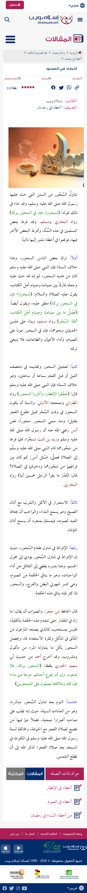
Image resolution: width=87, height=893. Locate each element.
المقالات (59, 39)
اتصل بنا (30, 833)
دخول (13, 4)
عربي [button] (74, 5)
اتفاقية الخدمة (49, 833)
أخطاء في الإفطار (59, 788)
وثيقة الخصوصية (72, 833)
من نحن (14, 833)
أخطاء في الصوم (60, 802)
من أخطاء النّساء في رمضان (51, 815)
